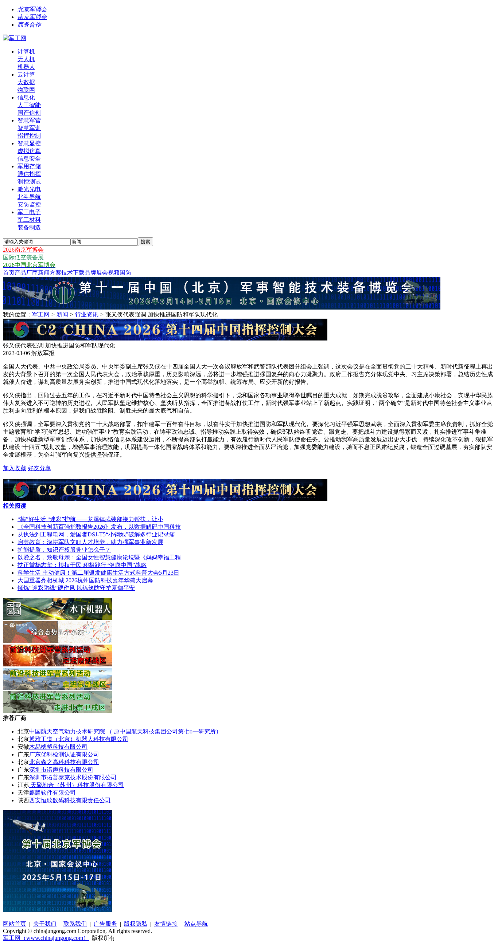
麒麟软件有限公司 (52, 793)
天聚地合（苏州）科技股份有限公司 (76, 785)
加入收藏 (14, 468)
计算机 (26, 51)
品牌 (90, 272)
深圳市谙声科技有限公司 (61, 770)
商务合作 (29, 24)
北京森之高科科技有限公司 (64, 762)
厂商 (32, 272)
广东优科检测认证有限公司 (64, 754)
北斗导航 (29, 197)
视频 (114, 272)
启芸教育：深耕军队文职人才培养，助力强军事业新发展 (90, 542)
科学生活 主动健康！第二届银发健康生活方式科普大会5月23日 (98, 573)
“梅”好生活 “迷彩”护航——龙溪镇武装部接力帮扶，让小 (90, 519)
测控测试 (29, 181)
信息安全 (29, 158)
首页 (9, 272)
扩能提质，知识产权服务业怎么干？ (64, 550)
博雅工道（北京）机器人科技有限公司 (78, 739)
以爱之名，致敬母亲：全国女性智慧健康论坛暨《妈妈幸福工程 (99, 557)
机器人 (26, 67)
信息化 (26, 97)
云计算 (26, 74)
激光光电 (29, 189)
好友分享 (39, 468)
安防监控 (29, 204)
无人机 (26, 59)
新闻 (44, 272)
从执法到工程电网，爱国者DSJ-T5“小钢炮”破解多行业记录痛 (96, 534)
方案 (55, 272)
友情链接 (166, 924)
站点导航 (196, 924)
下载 (79, 272)
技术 (67, 272)
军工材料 (29, 220)
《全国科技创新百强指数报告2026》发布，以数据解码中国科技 (99, 527)
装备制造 (29, 227)
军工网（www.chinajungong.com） (46, 938)
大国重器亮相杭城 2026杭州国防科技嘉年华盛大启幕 (85, 580)
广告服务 (105, 924)
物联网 (26, 90)
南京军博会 (32, 17)
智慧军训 (29, 128)
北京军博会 (32, 9)
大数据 (26, 82)
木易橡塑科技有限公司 (58, 747)
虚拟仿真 (29, 151)
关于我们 (45, 924)
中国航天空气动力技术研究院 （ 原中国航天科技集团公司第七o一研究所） (125, 731)
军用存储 (29, 166)
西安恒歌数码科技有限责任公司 (70, 800)
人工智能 (29, 105)
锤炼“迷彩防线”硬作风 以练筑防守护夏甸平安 (76, 588)
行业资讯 (86, 314)
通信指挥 (29, 174)
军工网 (41, 314)
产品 (20, 272)
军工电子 (29, 212)
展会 (102, 272)
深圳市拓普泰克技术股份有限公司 (73, 777)
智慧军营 (29, 120)
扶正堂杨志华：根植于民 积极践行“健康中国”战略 (82, 565)
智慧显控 (29, 143)
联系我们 (75, 924)
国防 (125, 272)
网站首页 (14, 924)
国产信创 (29, 113)
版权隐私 (135, 924)
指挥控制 (29, 136)
